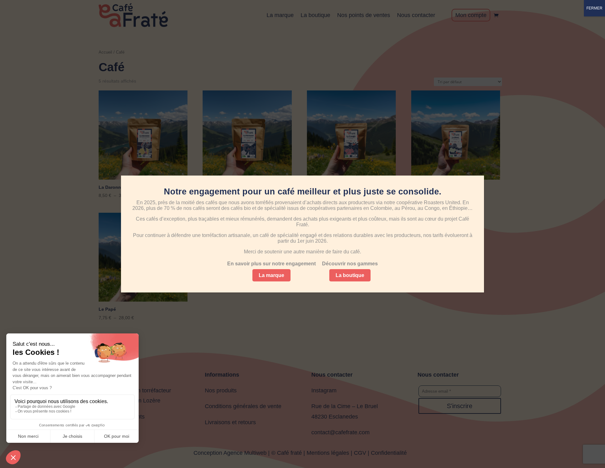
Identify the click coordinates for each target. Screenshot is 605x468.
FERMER (594, 8)
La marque (271, 275)
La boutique (350, 275)
